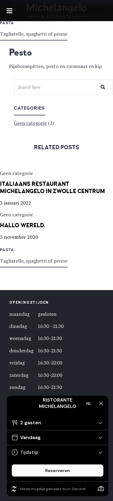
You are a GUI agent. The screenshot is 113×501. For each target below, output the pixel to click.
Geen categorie (30, 123)
